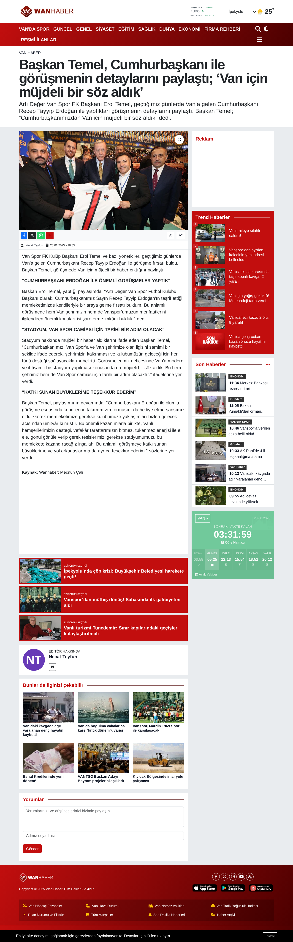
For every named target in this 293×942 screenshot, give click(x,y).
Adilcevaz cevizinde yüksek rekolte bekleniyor (243, 499)
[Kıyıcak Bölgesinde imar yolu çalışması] (158, 758)
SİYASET (105, 29)
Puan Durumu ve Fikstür (46, 915)
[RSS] (250, 877)
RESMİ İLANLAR (38, 39)
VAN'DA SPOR (34, 29)
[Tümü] (268, 364)
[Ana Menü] (258, 39)
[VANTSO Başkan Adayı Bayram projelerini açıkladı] (103, 758)
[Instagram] (233, 877)
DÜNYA (167, 29)
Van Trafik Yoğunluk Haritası (237, 906)
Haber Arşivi (226, 915)
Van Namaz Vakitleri (169, 906)
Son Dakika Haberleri (169, 915)
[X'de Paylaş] (32, 235)
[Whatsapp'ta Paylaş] (41, 235)
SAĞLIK (146, 29)
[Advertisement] (105, 515)
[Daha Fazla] (50, 235)
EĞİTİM (126, 29)
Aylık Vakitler (208, 574)
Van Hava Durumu (105, 906)
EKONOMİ (190, 29)
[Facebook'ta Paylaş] (24, 235)
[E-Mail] (52, 667)
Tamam (269, 935)
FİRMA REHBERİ (222, 29)
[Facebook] (216, 877)
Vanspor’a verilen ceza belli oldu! (249, 431)
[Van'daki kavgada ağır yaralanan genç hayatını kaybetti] (48, 707)
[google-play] (233, 888)
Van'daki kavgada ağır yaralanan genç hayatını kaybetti (43, 730)
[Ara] (258, 29)
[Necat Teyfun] (34, 660)
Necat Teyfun (34, 245)
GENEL (84, 29)
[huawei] (261, 888)
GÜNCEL (62, 29)
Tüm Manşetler (102, 915)
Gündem (236, 399)
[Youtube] (241, 877)
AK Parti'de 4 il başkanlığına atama (246, 454)
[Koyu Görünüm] (265, 29)
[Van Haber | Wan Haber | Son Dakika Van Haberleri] (47, 11)
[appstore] (205, 888)
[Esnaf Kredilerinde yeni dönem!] (48, 758)
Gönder (32, 849)
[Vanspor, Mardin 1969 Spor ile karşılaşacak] (158, 707)
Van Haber (30, 53)
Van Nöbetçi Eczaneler (45, 906)
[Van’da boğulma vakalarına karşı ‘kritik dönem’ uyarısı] (103, 707)
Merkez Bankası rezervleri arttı (248, 386)
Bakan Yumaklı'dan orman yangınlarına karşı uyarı (248, 408)
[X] (224, 877)
